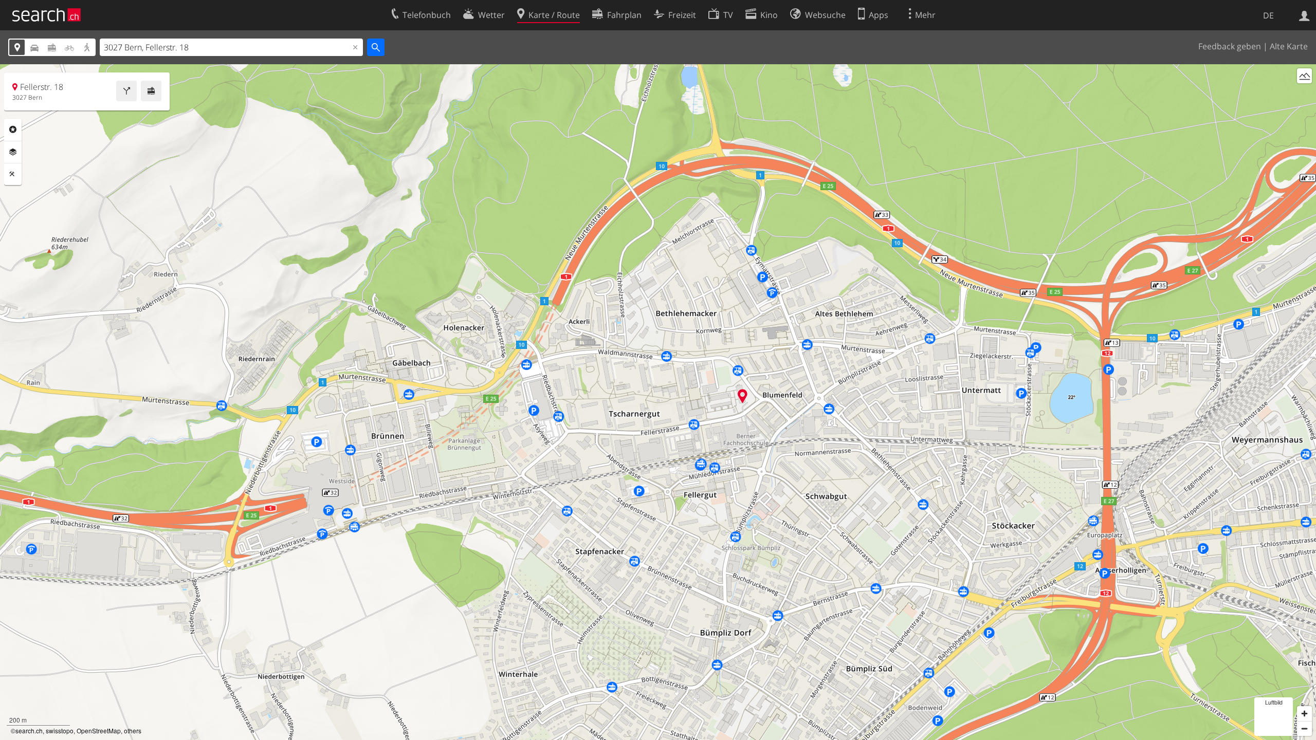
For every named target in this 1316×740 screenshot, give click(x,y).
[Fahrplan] (151, 91)
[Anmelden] (1304, 15)
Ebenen (13, 152)
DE (1268, 15)
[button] (742, 396)
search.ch (29, 730)
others (132, 730)
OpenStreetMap (99, 730)
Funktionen (13, 174)
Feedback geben (1229, 46)
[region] (658, 402)
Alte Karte (1289, 46)
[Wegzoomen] (1304, 728)
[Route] (126, 91)
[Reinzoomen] (1304, 713)
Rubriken (13, 129)
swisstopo (60, 730)
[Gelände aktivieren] (1304, 75)
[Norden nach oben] (1304, 94)
